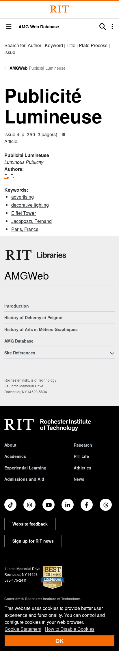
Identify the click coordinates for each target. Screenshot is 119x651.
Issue (9, 52)
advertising (22, 196)
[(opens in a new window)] (10, 505)
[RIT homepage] (47, 425)
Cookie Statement (23, 629)
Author (34, 45)
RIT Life (81, 456)
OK (59, 641)
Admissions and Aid (24, 479)
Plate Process (93, 45)
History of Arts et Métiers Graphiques (41, 329)
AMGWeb (19, 68)
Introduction (16, 306)
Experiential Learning (25, 468)
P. (6, 176)
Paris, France (24, 229)
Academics (15, 456)
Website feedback (30, 524)
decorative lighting (30, 204)
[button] (8, 26)
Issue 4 (11, 134)
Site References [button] (19, 353)
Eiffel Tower (23, 213)
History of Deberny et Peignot (33, 317)
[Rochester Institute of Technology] (59, 9)
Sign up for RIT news (33, 541)
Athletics (82, 468)
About (10, 445)
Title (70, 45)
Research (83, 445)
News (79, 479)
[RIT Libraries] (36, 255)
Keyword (54, 45)
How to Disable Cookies (69, 629)
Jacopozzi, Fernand (31, 221)
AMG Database (19, 341)
